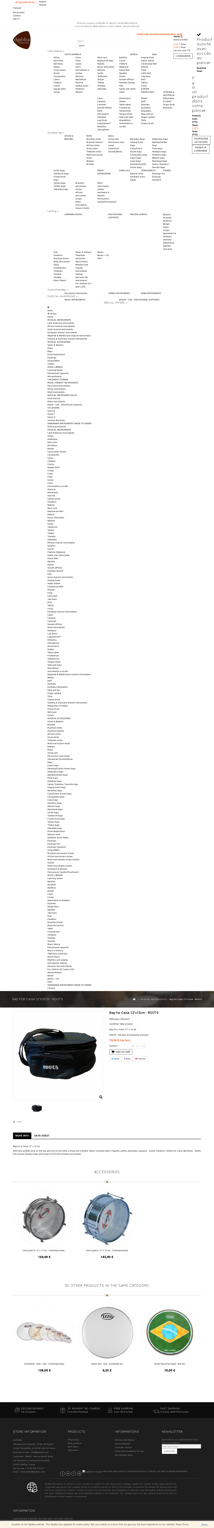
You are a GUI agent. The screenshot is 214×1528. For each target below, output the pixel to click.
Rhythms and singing (57, 960)
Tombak (57, 274)
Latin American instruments (60, 323)
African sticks (93, 145)
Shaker (122, 101)
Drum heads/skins (56, 354)
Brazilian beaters (94, 142)
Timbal (100, 82)
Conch (50, 715)
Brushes (90, 164)
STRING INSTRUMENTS (119, 293)
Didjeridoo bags (160, 139)
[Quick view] (47, 1265)
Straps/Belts (53, 360)
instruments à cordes (57, 671)
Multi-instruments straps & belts (82, 204)
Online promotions (56, 426)
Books (100, 252)
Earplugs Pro (158, 173)
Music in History (83, 252)
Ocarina (79, 82)
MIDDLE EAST (147, 92)
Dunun (122, 76)
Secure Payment (122, 1443)
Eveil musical (53, 398)
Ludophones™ (104, 123)
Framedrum (125, 107)
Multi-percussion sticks (58, 743)
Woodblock (125, 120)
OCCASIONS (53, 407)
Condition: (114, 1024)
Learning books (55, 370)
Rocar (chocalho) (105, 67)
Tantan (100, 79)
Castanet (101, 104)
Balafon (123, 57)
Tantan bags (60, 183)
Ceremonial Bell (149, 63)
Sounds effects (126, 79)
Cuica (78, 57)
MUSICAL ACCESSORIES (59, 342)
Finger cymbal (148, 117)
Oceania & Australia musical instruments (67, 338)
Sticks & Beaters (55, 345)
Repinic (101, 63)
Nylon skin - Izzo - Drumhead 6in (107, 1364)
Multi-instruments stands (103, 186)
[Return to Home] (134, 999)
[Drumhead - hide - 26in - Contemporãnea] (44, 1332)
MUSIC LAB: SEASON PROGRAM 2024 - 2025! (117, 34)
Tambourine (125, 110)
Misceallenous (54, 376)
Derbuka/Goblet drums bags (61, 768)
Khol (143, 79)
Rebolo (79, 92)
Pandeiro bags (159, 154)
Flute (78, 60)
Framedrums (60, 268)
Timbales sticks (94, 151)
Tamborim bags (61, 173)
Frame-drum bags (56, 818)
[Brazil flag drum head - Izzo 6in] (169, 1332)
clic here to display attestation (172, 1471)
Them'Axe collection (57, 953)
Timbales (58, 271)
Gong (143, 85)
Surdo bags (59, 170)
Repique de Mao (105, 60)
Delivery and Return (125, 1440)
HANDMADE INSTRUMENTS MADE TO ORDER (69, 423)
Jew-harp (145, 76)
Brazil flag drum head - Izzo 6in (169, 1364)
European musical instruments (62, 332)
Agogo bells (60, 89)
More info (22, 1135)
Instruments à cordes (57, 486)
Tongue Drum (125, 114)
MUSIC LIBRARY (55, 367)
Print (19, 1121)
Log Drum (102, 120)
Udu (121, 85)
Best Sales (73, 1446)
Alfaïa (57, 57)
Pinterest (141, 1058)
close (204, 1524)
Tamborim (102, 76)
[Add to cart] (41, 1265)
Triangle (101, 85)
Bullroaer (167, 107)
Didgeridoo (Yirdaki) (57, 705)
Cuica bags (135, 161)
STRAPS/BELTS (148, 170)
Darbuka (145, 104)
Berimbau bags (137, 139)
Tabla (56, 264)
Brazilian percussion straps (81, 186)
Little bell (146, 73)
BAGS (111, 136)
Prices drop (73, 1439)
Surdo (100, 73)
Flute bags (157, 148)
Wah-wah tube (126, 117)
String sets (113, 139)
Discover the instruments (59, 966)
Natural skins (136, 173)
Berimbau (58, 63)
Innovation (73, 1450)
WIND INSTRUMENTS (151, 293)
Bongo (57, 67)
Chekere (58, 82)
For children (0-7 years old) (60, 969)
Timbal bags (60, 186)
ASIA (154, 54)
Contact (17, 15)
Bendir (144, 98)
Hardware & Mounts (57, 869)
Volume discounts (56, 420)
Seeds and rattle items (58, 555)
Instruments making (57, 963)
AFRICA (134, 54)
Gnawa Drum (147, 123)
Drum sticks (92, 148)
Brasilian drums (61, 258)
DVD (99, 258)
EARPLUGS (124, 170)
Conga (57, 92)
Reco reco (102, 57)
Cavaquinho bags (138, 154)
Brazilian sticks (93, 139)
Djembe (123, 73)
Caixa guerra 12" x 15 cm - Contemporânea (107, 1250)
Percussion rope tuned (58, 756)
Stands (50, 364)
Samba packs (82, 85)
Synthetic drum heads (58, 837)
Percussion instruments (76, 293)
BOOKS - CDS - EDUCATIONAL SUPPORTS (139, 299)
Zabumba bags (61, 189)
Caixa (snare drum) (56, 451)
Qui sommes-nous (124, 1455)
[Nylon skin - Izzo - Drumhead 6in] (107, 1332)
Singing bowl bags (56, 787)
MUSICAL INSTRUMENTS (59, 320)
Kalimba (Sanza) (127, 82)
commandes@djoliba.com (32, 1471)
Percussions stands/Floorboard (63, 872)
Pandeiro (80, 89)
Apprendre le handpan (58, 900)
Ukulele (57, 277)
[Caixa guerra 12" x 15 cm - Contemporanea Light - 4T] (44, 1218)
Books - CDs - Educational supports (64, 404)
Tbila (143, 120)
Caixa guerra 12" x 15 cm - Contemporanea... (44, 1250)
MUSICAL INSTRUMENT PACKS (62, 395)
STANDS (167, 170)
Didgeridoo (168, 242)
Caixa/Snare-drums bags (59, 793)
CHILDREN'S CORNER (57, 379)
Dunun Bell (124, 70)
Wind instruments (56, 392)
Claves (57, 85)
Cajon (100, 98)
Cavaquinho (59, 76)
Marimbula (81, 79)
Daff (143, 101)
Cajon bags (135, 158)
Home (50, 316)
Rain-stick (58, 60)
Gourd (122, 60)
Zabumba (102, 89)
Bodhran (167, 220)
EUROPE (145, 89)
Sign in (16, 18)
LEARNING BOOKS (73, 214)
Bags (49, 351)
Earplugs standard (56, 847)
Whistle (101, 70)
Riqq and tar (147, 114)
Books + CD (103, 255)
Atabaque (52, 439)
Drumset (167, 217)
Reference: (114, 1019)
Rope (50, 348)
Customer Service (123, 1447)
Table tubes (125, 104)
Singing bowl (147, 57)
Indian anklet (147, 60)
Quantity (113, 1046)
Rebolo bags (158, 158)
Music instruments (56, 401)
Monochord (125, 98)
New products (75, 1443)
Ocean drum (169, 104)
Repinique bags (159, 161)
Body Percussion (62, 261)
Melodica (101, 126)
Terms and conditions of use (129, 1451)
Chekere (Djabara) (56, 552)
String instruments (56, 389)
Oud (56, 252)
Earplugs (51, 357)
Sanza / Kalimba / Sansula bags (62, 784)
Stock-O (51, 417)
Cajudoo (101, 101)
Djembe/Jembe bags (57, 774)
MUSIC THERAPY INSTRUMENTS (62, 382)
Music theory (60, 280)
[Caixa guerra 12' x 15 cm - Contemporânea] (107, 1218)
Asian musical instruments (60, 329)
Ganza (79, 63)
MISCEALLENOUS (138, 214)
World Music (82, 261)
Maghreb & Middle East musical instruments (69, 335)
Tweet (116, 1058)
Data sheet (42, 1135)
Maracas (80, 76)
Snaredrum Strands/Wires (60, 759)
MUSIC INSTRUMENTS (75, 299)
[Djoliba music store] (22, 39)
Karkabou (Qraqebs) (57, 687)
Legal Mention (20, 1518)
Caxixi (57, 79)
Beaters (90, 161)
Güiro (78, 67)
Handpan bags (159, 151)
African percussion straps (81, 195)
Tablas (144, 82)
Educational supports (58, 373)
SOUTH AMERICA (73, 54)
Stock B (51, 411)
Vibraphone (103, 129)
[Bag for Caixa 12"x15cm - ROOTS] (37, 1108)
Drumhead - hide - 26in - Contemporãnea (44, 1364)
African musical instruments (61, 326)
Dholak (144, 67)
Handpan (101, 117)
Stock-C (51, 414)
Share (128, 1058)
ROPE (89, 136)
